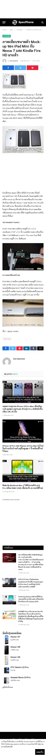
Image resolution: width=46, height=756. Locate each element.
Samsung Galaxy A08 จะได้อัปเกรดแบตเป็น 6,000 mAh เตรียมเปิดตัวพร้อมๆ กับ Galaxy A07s (31, 598)
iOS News (6, 36)
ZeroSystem (14, 61)
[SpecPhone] (23, 22)
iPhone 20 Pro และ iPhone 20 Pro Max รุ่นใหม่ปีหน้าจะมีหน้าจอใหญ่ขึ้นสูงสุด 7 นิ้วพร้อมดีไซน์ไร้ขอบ (22, 448)
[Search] (42, 22)
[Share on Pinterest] (32, 67)
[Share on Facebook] (8, 67)
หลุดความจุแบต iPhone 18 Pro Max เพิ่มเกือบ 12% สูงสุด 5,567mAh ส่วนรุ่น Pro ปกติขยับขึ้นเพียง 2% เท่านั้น (22, 409)
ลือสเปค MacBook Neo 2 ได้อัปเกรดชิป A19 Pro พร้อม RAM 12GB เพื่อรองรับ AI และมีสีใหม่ (22, 486)
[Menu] (4, 22)
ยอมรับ (39, 752)
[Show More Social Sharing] (41, 67)
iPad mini (7, 339)
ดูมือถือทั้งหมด (8, 687)
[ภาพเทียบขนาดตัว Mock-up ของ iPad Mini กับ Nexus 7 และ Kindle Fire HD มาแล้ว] (14, 88)
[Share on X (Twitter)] (20, 67)
